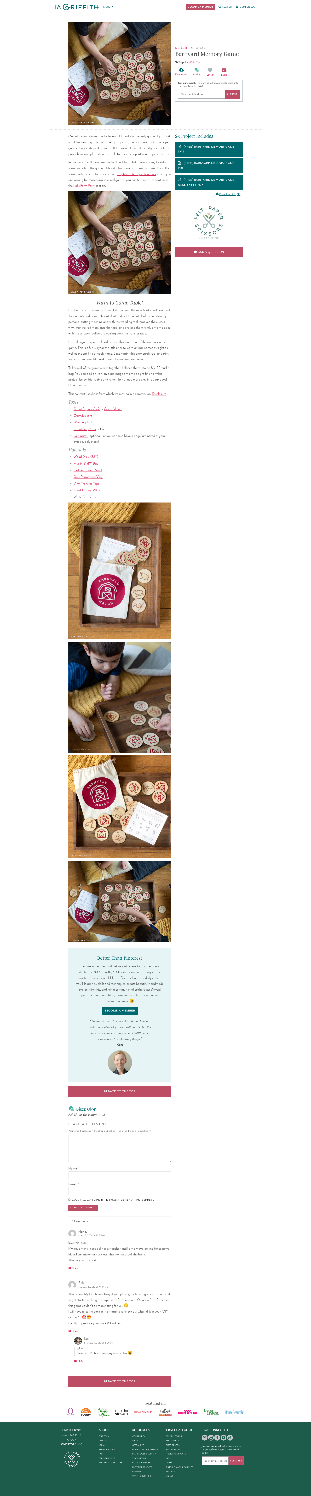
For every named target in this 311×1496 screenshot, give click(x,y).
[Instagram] (211, 1438)
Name (73, 1168)
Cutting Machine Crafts (179, 1467)
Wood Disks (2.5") (86, 457)
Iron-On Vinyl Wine (87, 490)
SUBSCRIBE (232, 94)
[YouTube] (223, 1438)
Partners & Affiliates (110, 1463)
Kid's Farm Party (84, 186)
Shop (135, 1441)
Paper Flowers (174, 1436)
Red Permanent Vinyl (88, 470)
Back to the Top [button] (121, 1091)
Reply (72, 1268)
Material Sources (142, 1467)
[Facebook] (217, 1438)
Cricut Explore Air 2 (87, 409)
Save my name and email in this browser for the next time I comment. (113, 1200)
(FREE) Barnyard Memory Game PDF (206, 166)
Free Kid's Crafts (193, 62)
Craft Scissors (83, 416)
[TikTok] (230, 1438)
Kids (168, 1458)
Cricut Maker (113, 409)
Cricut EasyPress (85, 429)
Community (138, 1436)
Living (169, 1463)
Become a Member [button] (119, 1010)
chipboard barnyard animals (136, 174)
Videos (169, 1476)
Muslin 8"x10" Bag (86, 464)
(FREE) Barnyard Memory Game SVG (206, 149)
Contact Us (105, 1441)
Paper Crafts (173, 1449)
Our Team (104, 1436)
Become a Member (141, 1463)
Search (227, 7)
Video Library (139, 1458)
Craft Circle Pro (141, 1476)
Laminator (81, 436)
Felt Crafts (172, 1441)
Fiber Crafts (173, 1445)
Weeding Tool (83, 422)
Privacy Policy (107, 1449)
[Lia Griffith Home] (75, 7)
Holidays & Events (176, 1454)
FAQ (101, 1454)
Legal (102, 1445)
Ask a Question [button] (210, 252)
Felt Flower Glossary (144, 1454)
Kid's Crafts (181, 48)
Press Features (107, 1458)
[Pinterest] (204, 1438)
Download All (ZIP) (230, 194)
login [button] (249, 7)
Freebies (136, 1472)
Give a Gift (138, 1445)
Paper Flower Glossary (145, 1449)
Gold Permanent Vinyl (88, 477)
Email (73, 1184)
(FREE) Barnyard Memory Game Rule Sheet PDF (206, 182)
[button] (200, 7)
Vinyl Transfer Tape (87, 484)
